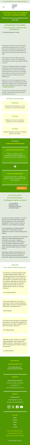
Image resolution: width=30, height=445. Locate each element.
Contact (15, 427)
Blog (15, 424)
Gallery (15, 422)
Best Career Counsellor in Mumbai (15, 435)
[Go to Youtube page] (21, 406)
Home (15, 417)
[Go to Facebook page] (17, 406)
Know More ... (22, 188)
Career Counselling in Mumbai (15, 431)
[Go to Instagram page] (8, 406)
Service (15, 419)
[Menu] (3, 7)
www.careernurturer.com (15, 364)
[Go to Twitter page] (13, 406)
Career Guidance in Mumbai (15, 433)
